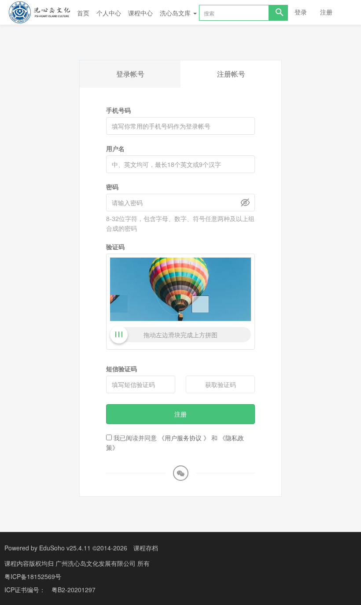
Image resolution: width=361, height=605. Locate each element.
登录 (301, 11)
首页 (83, 12)
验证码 (115, 246)
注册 (326, 11)
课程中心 (140, 12)
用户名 (115, 148)
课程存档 (145, 547)
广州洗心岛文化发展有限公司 (96, 563)
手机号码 (118, 110)
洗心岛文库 (176, 12)
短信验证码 (121, 368)
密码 (112, 186)
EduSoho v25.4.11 (65, 547)
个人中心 (108, 12)
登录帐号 (130, 74)
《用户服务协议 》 (184, 437)
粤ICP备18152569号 (32, 576)
